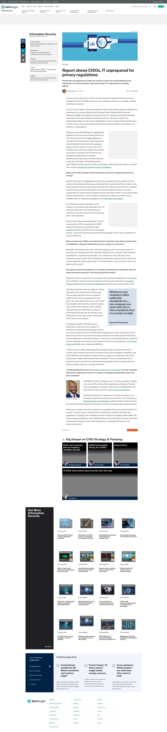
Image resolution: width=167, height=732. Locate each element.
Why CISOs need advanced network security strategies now (107, 637)
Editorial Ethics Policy (55, 703)
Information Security (42, 34)
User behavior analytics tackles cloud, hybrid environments (86, 569)
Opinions (100, 703)
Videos (99, 723)
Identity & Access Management (93, 11)
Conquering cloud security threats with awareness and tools (106, 603)
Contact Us (52, 711)
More (56, 6)
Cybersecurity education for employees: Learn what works (86, 637)
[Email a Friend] (23, 60)
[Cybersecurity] (10, 4)
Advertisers (52, 715)
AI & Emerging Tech (13, 1)
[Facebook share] (23, 41)
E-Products (76, 715)
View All (47, 646)
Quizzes (99, 711)
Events (75, 719)
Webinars (40, 6)
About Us (52, 699)
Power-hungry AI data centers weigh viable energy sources (98, 669)
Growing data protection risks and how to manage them (107, 536)
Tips (35, 6)
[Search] (150, 6)
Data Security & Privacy (60, 11)
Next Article (131, 430)
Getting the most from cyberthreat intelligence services (128, 637)
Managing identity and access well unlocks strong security (86, 603)
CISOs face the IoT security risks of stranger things (126, 569)
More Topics (109, 10)
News (23, 6)
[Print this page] (23, 55)
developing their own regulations (96, 401)
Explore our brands (157, 1)
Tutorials (100, 719)
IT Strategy (55, 1)
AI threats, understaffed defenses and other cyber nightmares (65, 603)
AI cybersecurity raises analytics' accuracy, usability (65, 637)
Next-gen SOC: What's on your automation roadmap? (65, 536)
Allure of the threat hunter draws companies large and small (65, 569)
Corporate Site (53, 726)
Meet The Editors (54, 707)
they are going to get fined (119, 390)
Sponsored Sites (49, 6)
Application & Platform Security (28, 11)
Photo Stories (101, 707)
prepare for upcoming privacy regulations (94, 167)
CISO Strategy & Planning (45, 11)
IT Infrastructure (46, 1)
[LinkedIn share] (23, 50)
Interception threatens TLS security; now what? (128, 535)
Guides (99, 699)
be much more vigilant (114, 199)
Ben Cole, (71, 91)
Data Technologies (24, 1)
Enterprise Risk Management (74, 11)
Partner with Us (53, 719)
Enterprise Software (35, 1)
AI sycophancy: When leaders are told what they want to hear (125, 670)
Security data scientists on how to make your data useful (107, 569)
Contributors (77, 699)
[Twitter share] (23, 45)
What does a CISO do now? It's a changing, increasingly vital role (85, 536)
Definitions (76, 711)
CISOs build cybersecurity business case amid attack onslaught (128, 604)
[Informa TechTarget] (4, 2)
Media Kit (52, 723)
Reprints (75, 703)
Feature (65, 64)
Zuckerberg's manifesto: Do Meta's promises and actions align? (70, 670)
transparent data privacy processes (106, 370)
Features (29, 6)
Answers (76, 707)
